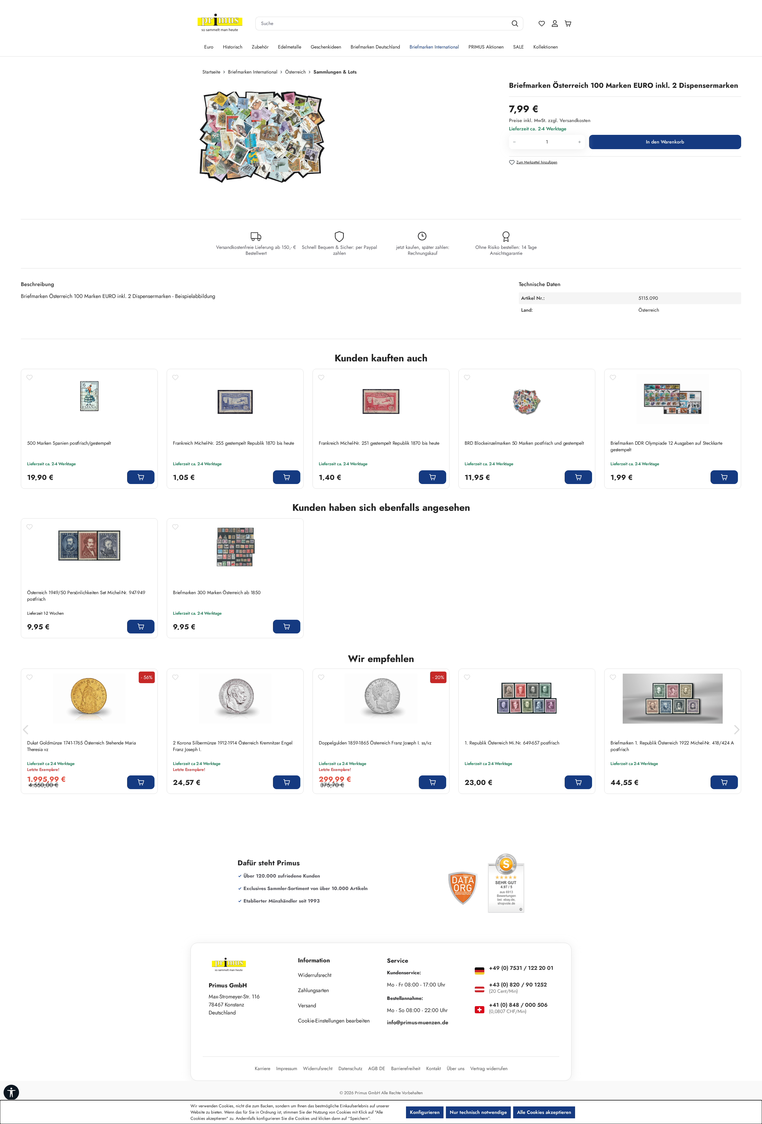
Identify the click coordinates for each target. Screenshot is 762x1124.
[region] (262, 144)
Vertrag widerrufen (489, 1068)
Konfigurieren (425, 1112)
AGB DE (376, 1068)
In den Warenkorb (665, 141)
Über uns (455, 1068)
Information (314, 960)
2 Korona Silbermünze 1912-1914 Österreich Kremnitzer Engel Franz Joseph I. (232, 746)
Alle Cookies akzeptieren (544, 1112)
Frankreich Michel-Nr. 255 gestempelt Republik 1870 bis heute (233, 443)
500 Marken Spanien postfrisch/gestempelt (69, 443)
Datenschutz (350, 1068)
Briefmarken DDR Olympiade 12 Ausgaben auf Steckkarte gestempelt (666, 446)
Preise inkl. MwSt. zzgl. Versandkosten (550, 120)
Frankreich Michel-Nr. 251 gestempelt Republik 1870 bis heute (379, 443)
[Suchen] (515, 23)
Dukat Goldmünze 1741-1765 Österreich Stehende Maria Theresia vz (81, 746)
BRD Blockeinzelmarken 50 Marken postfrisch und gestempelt (524, 443)
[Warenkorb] (569, 23)
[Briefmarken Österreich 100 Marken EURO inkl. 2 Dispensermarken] (258, 144)
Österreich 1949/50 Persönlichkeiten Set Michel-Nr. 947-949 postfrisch (86, 595)
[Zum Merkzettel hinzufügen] (29, 377)
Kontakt (433, 1068)
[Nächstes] (736, 731)
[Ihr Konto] (554, 23)
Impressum (286, 1068)
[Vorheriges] (25, 731)
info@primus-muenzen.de (417, 1022)
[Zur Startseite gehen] (219, 23)
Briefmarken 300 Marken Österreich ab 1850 (217, 592)
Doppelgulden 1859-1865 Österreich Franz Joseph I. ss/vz (375, 743)
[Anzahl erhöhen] (579, 142)
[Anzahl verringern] (514, 142)
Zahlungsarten (313, 990)
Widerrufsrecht (314, 975)
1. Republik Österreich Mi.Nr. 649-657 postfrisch (512, 743)
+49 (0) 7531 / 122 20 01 (521, 968)
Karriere (262, 1068)
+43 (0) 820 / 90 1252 (518, 985)
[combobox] (381, 23)
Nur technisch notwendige (478, 1112)
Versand (307, 1005)
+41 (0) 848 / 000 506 (518, 1005)
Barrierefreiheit (405, 1068)
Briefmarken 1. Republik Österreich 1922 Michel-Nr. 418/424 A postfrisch (672, 746)
